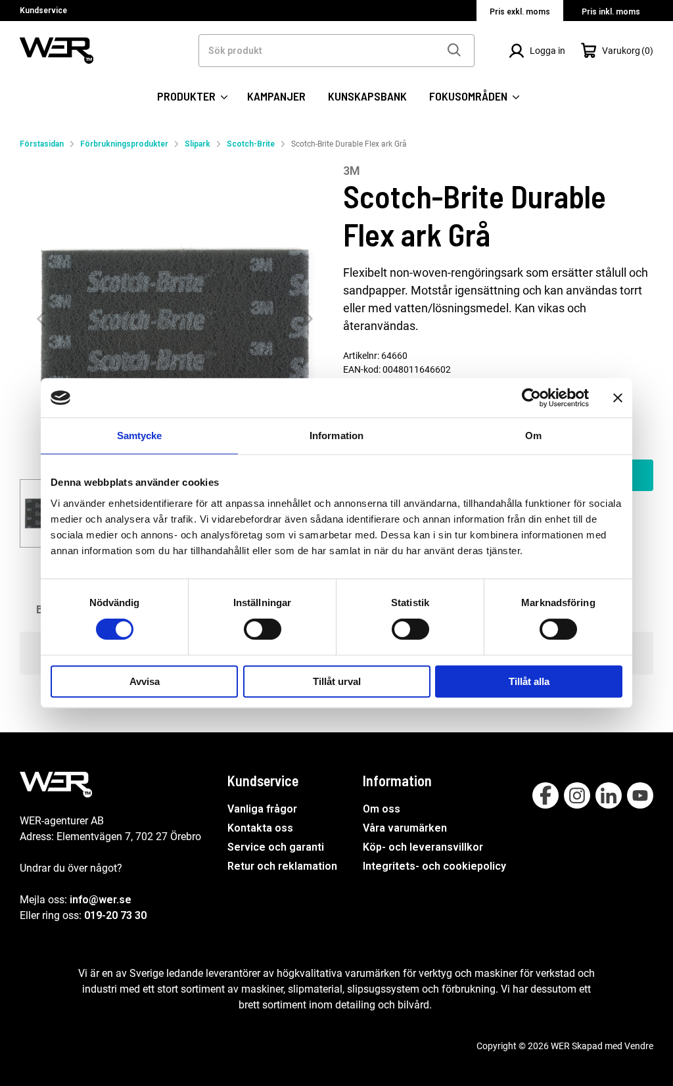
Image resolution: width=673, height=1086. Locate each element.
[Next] (308, 319)
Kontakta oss (260, 828)
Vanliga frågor (262, 809)
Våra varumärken (405, 828)
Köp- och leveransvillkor (423, 847)
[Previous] (41, 319)
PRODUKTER (187, 96)
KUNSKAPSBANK (367, 96)
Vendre (638, 1046)
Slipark (197, 144)
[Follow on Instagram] (577, 795)
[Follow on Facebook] (545, 795)
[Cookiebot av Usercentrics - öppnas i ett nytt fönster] (531, 398)
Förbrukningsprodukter (124, 144)
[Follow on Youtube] (640, 795)
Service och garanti (275, 847)
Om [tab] (533, 435)
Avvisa (144, 681)
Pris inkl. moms (611, 11)
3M (351, 170)
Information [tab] (336, 435)
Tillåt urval (337, 681)
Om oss (381, 809)
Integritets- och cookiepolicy (434, 866)
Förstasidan (42, 144)
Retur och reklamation (282, 866)
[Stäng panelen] (617, 397)
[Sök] (453, 50)
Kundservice (43, 10)
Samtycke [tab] (139, 435)
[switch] (262, 629)
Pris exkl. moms (520, 11)
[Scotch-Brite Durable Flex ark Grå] (175, 319)
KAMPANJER (276, 96)
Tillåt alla (529, 681)
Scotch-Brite (251, 144)
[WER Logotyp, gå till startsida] (56, 50)
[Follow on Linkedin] (608, 795)
